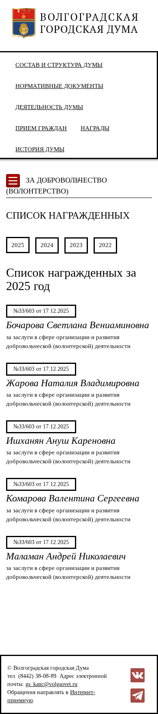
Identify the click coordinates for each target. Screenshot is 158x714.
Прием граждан (41, 128)
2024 (47, 244)
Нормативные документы (59, 85)
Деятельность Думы (49, 106)
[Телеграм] (137, 695)
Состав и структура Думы (58, 64)
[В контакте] (137, 675)
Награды (95, 128)
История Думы (39, 149)
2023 (76, 244)
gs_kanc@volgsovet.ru (51, 684)
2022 (105, 244)
